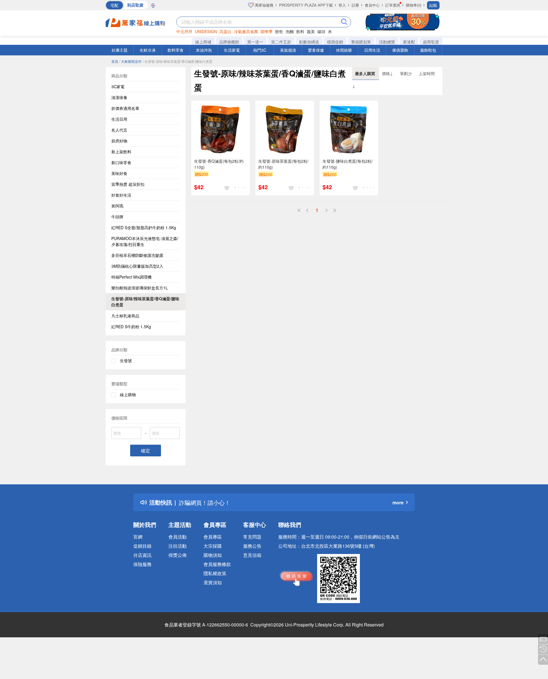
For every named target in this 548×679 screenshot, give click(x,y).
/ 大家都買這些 (130, 61)
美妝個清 (288, 50)
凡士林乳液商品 (125, 316)
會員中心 (372, 5)
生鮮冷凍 (148, 50)
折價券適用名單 (125, 108)
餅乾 (279, 31)
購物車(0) (413, 5)
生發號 (126, 360)
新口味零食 (121, 162)
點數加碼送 (309, 42)
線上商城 (203, 42)
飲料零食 (176, 50)
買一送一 (255, 42)
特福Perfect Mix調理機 (131, 277)
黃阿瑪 (117, 206)
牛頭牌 (117, 216)
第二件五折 (281, 42)
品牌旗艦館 (229, 42)
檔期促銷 (335, 42)
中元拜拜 (184, 31)
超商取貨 (431, 42)
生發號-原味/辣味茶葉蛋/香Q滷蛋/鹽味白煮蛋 (145, 301)
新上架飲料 (121, 151)
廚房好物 (119, 141)
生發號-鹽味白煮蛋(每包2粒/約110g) (348, 164)
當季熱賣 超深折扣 (127, 184)
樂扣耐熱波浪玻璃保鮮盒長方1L (139, 288)
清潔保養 (119, 97)
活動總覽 (387, 42)
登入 (342, 5)
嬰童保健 (316, 50)
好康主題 (120, 50)
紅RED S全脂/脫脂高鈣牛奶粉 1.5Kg (143, 227)
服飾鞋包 (428, 50)
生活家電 (232, 50)
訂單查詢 (392, 5)
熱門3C (259, 50)
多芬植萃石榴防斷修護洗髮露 (137, 255)
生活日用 (119, 119)
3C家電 (117, 86)
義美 (311, 31)
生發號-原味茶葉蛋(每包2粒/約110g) (283, 164)
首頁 (114, 61)
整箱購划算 (361, 42)
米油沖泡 (204, 50)
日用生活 (372, 50)
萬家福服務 (263, 5)
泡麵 (290, 31)
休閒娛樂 (344, 50)
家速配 (409, 42)
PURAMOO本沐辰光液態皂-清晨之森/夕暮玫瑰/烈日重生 (144, 241)
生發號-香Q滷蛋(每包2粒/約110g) (218, 164)
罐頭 (321, 31)
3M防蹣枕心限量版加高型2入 (137, 266)
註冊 (355, 5)
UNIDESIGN (206, 31)
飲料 (300, 31)
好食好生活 (121, 195)
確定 (145, 450)
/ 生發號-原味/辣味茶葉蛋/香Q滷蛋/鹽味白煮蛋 (177, 61)
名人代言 (119, 130)
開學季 (267, 31)
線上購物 (128, 394)
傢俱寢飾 (400, 50)
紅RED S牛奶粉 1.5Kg (131, 326)
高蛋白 (225, 31)
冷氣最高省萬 (246, 31)
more (398, 502)
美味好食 (119, 173)
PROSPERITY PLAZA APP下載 (306, 5)
